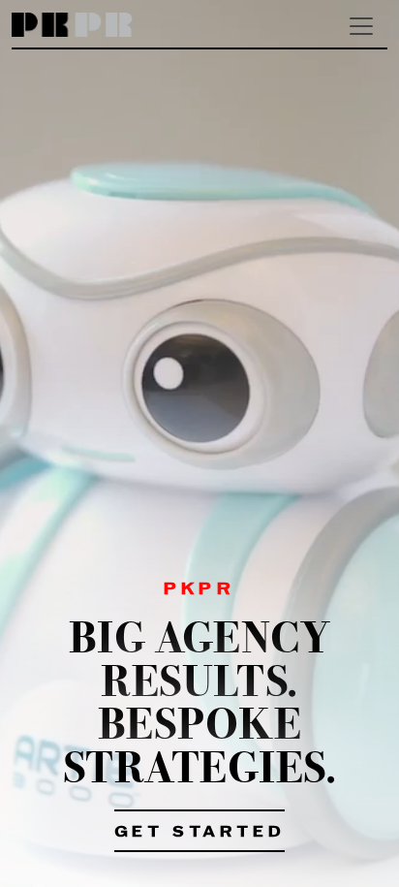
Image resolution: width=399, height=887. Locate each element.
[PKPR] (72, 26)
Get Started (200, 832)
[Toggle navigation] (361, 26)
